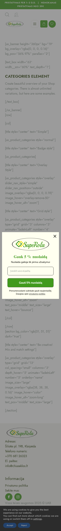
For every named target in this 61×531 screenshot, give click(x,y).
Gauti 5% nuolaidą (30, 282)
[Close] (55, 236)
